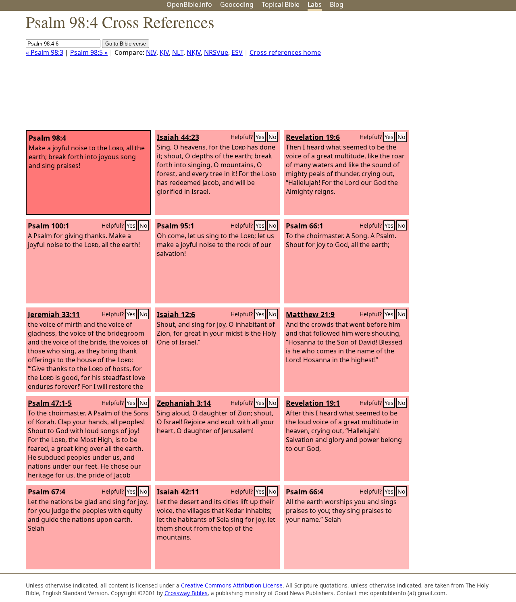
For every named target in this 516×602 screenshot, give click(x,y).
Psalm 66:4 (304, 491)
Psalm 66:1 (304, 225)
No (272, 137)
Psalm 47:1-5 (50, 403)
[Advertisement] (434, 73)
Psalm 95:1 (175, 225)
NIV (151, 52)
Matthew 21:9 (310, 314)
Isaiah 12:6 (176, 314)
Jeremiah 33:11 (54, 314)
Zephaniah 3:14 (184, 403)
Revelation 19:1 (313, 403)
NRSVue (216, 52)
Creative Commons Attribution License (232, 585)
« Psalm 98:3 (44, 52)
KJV (164, 52)
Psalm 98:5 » (89, 52)
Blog (336, 4)
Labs (315, 4)
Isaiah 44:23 (178, 137)
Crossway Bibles (186, 593)
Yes (260, 137)
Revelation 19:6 (313, 137)
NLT (177, 52)
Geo (237, 4)
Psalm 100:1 (48, 225)
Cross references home (285, 52)
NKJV (194, 52)
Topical (281, 4)
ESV (237, 52)
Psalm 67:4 (46, 491)
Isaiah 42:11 (178, 491)
